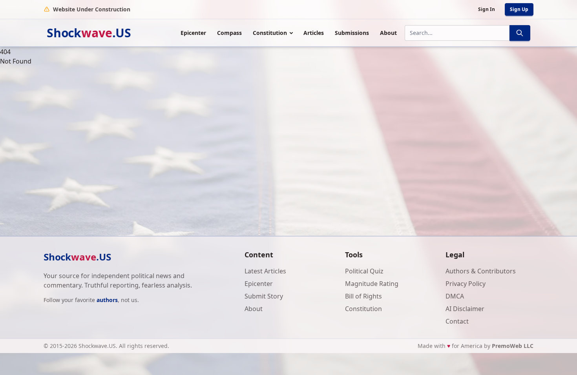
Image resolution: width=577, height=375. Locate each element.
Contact (457, 321)
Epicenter (193, 32)
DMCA (455, 296)
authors (107, 300)
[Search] (519, 33)
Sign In (486, 9)
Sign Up (519, 9)
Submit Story (264, 296)
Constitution (270, 32)
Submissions (352, 32)
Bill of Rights (363, 296)
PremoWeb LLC (512, 346)
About (388, 32)
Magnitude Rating (371, 283)
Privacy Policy (466, 283)
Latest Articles (265, 271)
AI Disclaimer (465, 308)
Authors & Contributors (481, 271)
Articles (313, 32)
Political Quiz (364, 271)
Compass (229, 32)
